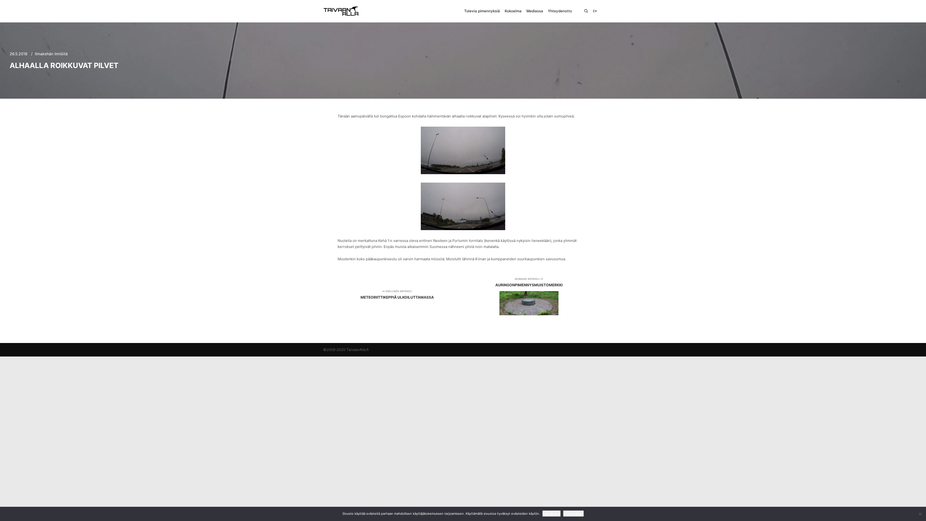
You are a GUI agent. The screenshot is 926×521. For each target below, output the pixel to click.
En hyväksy (573, 513)
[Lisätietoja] (595, 11)
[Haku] (586, 11)
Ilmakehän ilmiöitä (51, 53)
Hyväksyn (551, 513)
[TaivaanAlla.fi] (341, 11)
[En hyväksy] (920, 514)
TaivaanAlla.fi (357, 349)
